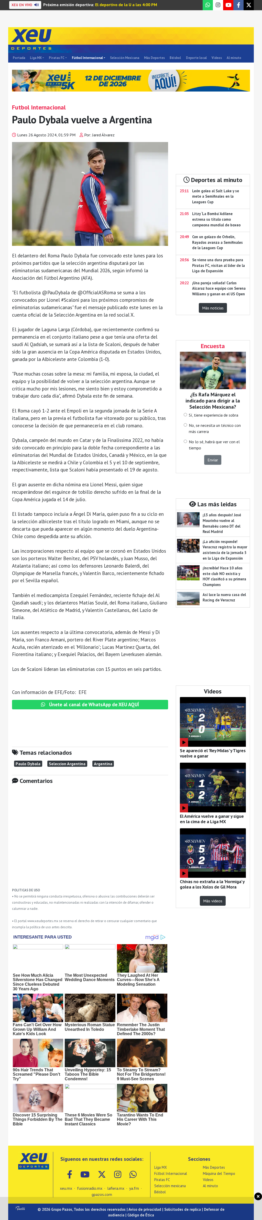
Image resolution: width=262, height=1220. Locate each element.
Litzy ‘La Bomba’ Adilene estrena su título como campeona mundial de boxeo (216, 219)
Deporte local (196, 58)
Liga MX (36, 58)
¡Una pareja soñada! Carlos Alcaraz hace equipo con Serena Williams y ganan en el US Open (219, 288)
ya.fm (134, 1188)
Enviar (213, 459)
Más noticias (213, 307)
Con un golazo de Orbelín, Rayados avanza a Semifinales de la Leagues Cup (217, 242)
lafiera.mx (115, 1188)
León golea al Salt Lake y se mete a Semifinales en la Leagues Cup (215, 196)
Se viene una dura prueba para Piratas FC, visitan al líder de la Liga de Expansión (218, 265)
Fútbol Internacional (87, 58)
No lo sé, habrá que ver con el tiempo (214, 444)
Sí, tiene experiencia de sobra (213, 415)
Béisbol (175, 58)
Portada (19, 58)
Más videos (212, 900)
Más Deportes (154, 58)
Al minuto (234, 58)
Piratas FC (56, 58)
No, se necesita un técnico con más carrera (215, 428)
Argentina (103, 763)
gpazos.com (102, 1194)
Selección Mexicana (124, 58)
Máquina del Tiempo (219, 1173)
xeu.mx (66, 1188)
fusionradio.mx (89, 1188)
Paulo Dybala (28, 763)
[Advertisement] (90, 840)
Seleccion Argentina (67, 763)
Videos (217, 58)
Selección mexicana (170, 1185)
